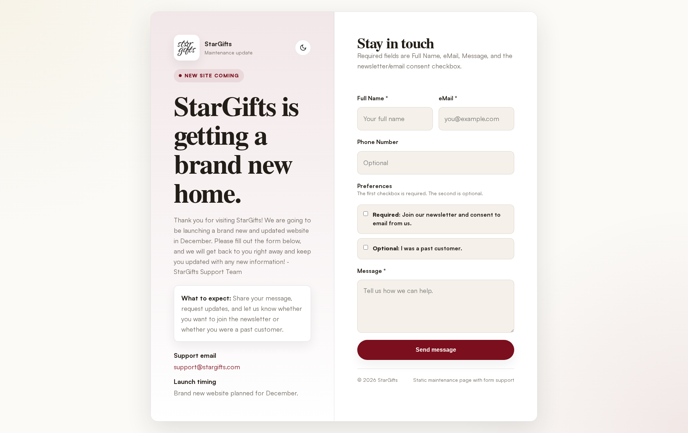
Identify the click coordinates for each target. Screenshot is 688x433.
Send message (436, 350)
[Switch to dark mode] (303, 48)
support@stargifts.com (207, 367)
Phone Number (377, 141)
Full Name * (372, 98)
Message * (371, 270)
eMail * (448, 98)
